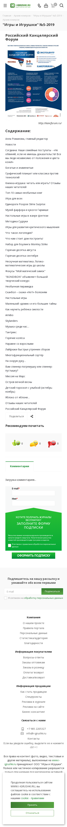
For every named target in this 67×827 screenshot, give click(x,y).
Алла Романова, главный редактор (26, 138)
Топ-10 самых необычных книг (23, 192)
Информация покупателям (33, 651)
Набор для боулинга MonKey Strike (26, 244)
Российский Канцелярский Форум (25, 408)
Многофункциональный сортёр (24, 355)
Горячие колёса (15, 338)
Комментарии (19, 466)
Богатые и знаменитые (19, 167)
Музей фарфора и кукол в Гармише (26, 210)
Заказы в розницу (33, 667)
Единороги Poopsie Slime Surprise (25, 204)
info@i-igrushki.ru (36, 733)
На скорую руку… (15, 361)
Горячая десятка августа (20, 250)
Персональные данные (33, 633)
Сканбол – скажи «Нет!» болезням (26, 292)
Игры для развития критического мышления (32, 227)
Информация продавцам (33, 686)
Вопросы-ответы (33, 657)
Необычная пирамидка (19, 286)
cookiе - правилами (32, 798)
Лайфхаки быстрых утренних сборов (27, 349)
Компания (33, 617)
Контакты (33, 738)
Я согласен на (35, 598)
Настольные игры (16, 298)
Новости (10, 144)
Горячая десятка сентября (21, 255)
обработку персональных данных (43, 598)
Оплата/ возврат (33, 672)
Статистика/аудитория (34, 638)
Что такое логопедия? (19, 232)
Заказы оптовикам (33, 662)
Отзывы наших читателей (21, 403)
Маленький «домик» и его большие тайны (30, 303)
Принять (32, 804)
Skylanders (11, 320)
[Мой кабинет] (46, 5)
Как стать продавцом (33, 691)
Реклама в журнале (33, 701)
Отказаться (32, 812)
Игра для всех (13, 198)
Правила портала (33, 628)
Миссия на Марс (15, 376)
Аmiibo (9, 315)
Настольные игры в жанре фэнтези (26, 215)
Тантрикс (11, 332)
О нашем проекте (33, 623)
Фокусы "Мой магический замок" (25, 271)
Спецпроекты (33, 696)
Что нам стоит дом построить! (24, 238)
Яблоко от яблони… (17, 397)
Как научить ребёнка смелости (24, 309)
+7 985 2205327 (36, 728)
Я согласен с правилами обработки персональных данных (34, 545)
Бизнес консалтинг (33, 711)
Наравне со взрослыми (19, 343)
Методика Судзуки (16, 221)
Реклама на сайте (33, 706)
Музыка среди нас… (17, 326)
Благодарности (33, 643)
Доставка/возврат (33, 677)
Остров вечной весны (18, 382)
